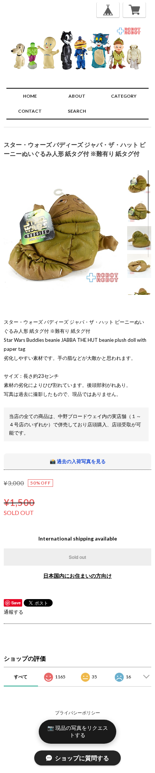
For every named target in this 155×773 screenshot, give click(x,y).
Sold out (77, 557)
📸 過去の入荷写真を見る (78, 461)
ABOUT (76, 96)
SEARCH (77, 111)
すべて (20, 676)
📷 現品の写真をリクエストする (77, 731)
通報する (13, 612)
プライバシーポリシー (77, 713)
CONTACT (30, 111)
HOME (30, 96)
